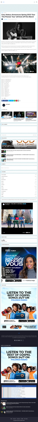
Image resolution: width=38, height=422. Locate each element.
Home (2, 12)
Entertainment (19, 179)
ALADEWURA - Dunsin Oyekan (6, 118)
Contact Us (18, 418)
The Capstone (19, 191)
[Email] (18, 100)
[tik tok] (23, 340)
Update (5, 12)
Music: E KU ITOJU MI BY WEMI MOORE (16, 397)
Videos (19, 196)
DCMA (22, 418)
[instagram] (21, 340)
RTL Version (26, 418)
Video (19, 194)
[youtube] (19, 340)
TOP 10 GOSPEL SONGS (14, 396)
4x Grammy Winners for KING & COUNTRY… (16, 387)
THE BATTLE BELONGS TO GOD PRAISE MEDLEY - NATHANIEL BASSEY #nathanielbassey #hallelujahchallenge (21, 155)
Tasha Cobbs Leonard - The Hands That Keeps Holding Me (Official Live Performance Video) (19, 119)
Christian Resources (19, 176)
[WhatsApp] (14, 100)
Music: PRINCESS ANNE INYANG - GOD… (16, 388)
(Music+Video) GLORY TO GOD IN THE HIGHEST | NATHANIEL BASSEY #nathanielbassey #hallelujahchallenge (20, 159)
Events (19, 181)
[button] (1, 2)
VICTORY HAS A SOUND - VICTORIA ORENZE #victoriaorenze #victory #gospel (31, 119)
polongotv (8, 104)
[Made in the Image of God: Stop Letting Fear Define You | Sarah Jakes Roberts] (3, 151)
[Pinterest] (16, 100)
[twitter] (17, 340)
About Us (14, 418)
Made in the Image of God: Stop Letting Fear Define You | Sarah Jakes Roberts (19, 150)
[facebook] (15, 340)
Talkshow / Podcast (19, 189)
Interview (19, 184)
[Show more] (20, 100)
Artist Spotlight (19, 174)
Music (19, 186)
